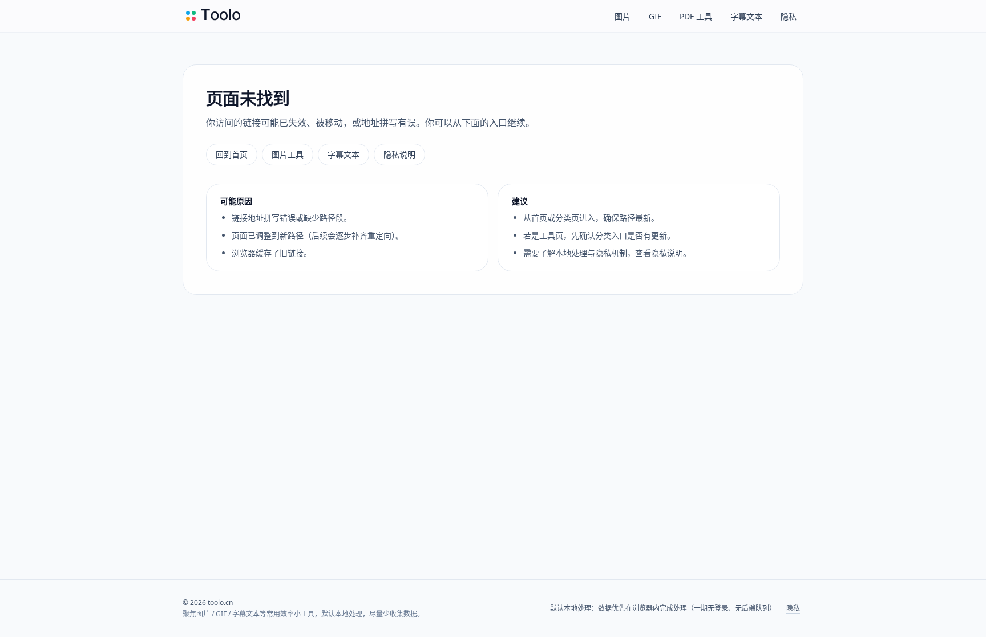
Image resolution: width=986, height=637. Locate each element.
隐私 (789, 16)
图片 (623, 16)
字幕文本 (746, 16)
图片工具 (288, 154)
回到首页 (232, 154)
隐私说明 (399, 154)
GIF (655, 16)
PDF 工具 (696, 16)
